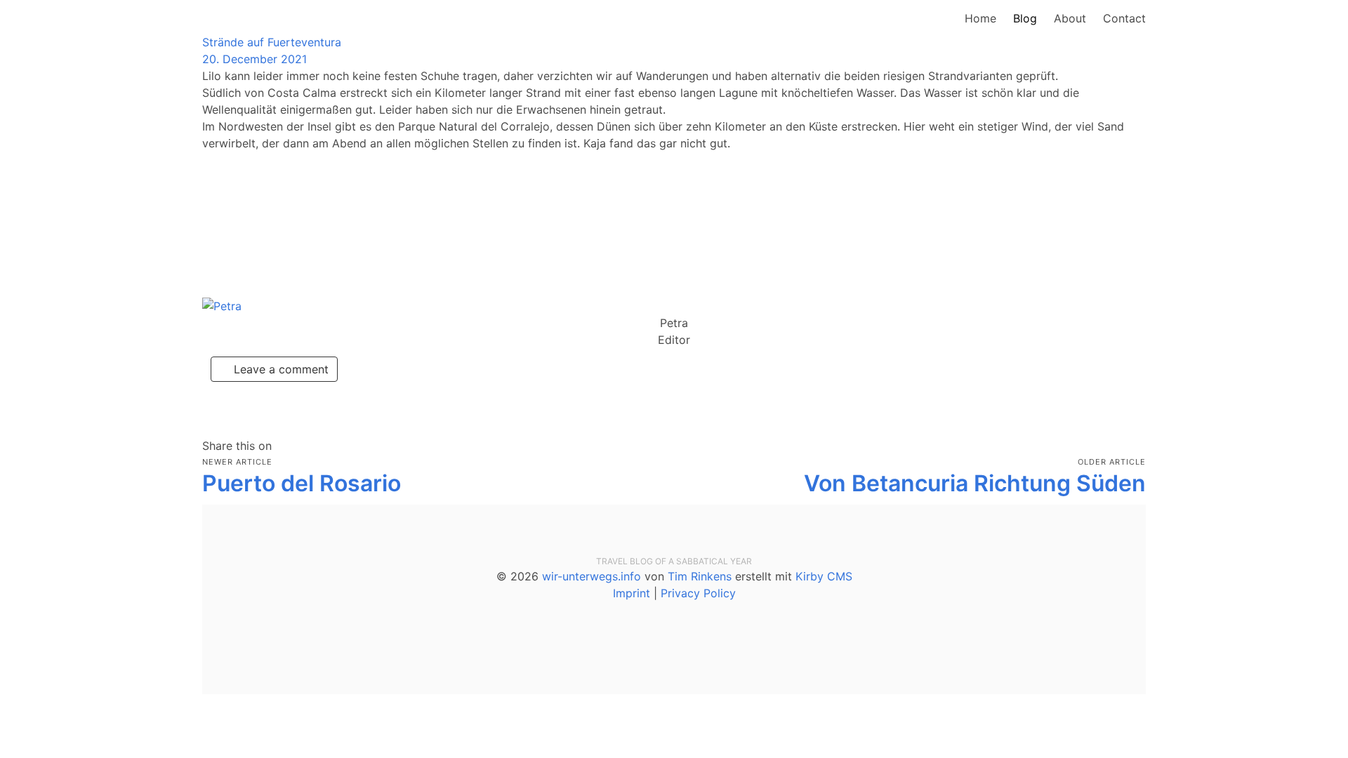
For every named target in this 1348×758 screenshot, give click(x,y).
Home (980, 18)
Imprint (631, 593)
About (1070, 18)
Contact (1124, 18)
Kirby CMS (823, 576)
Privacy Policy (698, 593)
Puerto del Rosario (301, 483)
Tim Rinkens (700, 576)
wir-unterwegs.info (591, 576)
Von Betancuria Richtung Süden (975, 483)
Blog (1025, 18)
